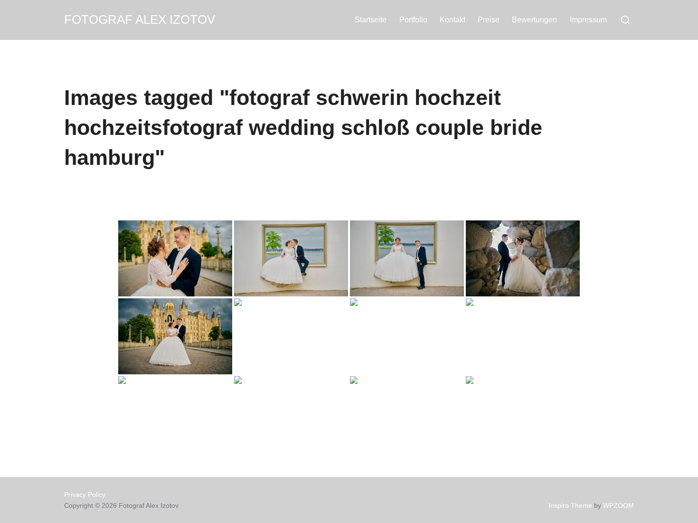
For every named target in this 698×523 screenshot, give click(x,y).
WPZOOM (618, 505)
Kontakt (452, 20)
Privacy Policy (84, 494)
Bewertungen (534, 20)
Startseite (371, 20)
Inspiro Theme (570, 505)
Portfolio (413, 20)
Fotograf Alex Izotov (139, 19)
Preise (489, 20)
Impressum (588, 20)
